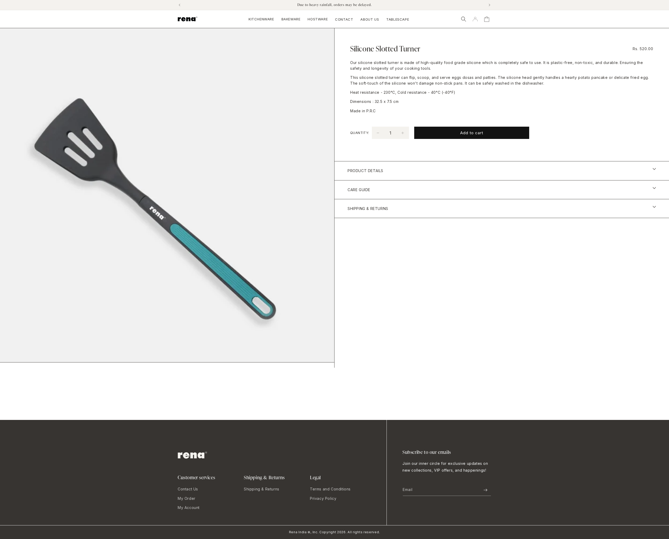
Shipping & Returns (261, 489)
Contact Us (188, 489)
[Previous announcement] (179, 5)
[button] (463, 19)
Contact (344, 19)
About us (369, 19)
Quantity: (359, 133)
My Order (186, 498)
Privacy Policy (323, 498)
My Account (189, 507)
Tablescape (397, 19)
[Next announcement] (489, 5)
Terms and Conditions (330, 489)
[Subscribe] (485, 490)
